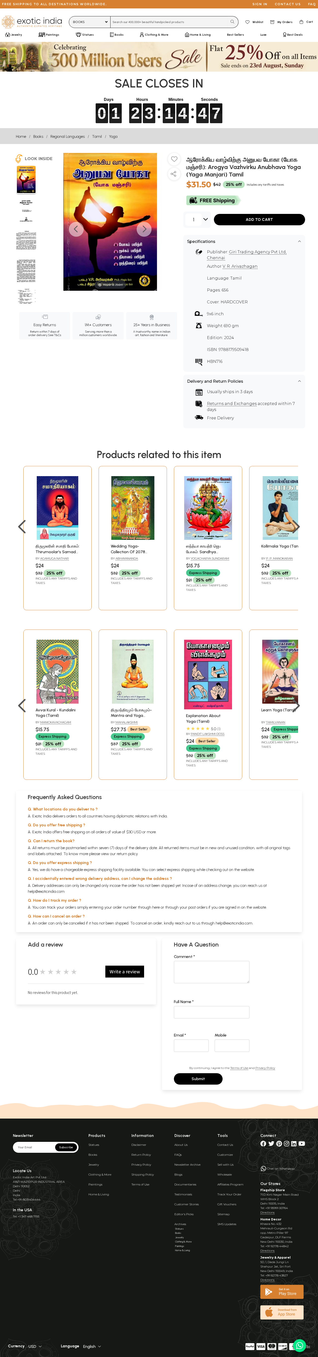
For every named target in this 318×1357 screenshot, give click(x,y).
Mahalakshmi (127, 722)
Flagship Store (272, 1190)
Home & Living (98, 1194)
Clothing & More (99, 1174)
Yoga (113, 136)
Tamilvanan (275, 722)
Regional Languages (67, 136)
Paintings (95, 1184)
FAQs (178, 1154)
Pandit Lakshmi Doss (207, 734)
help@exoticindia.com (46, 891)
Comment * (184, 956)
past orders (197, 907)
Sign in (260, 4)
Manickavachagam (55, 722)
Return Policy (141, 1154)
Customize (225, 1154)
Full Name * (184, 1001)
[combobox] (169, 22)
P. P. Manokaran (279, 558)
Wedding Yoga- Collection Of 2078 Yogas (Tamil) (128, 552)
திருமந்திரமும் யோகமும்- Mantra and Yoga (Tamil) (131, 715)
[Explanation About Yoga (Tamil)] (208, 708)
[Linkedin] (293, 1145)
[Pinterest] (279, 1145)
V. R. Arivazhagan (240, 266)
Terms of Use (239, 1068)
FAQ (312, 4)
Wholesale (224, 1174)
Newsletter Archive (187, 1164)
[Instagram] (286, 1145)
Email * (180, 1035)
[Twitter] (271, 1145)
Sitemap (223, 1214)
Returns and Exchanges (232, 403)
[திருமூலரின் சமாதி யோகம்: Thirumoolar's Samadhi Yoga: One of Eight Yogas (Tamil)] (57, 538)
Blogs (178, 1174)
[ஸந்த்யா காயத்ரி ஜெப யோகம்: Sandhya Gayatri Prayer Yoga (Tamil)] (208, 538)
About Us (181, 1145)
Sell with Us (225, 1164)
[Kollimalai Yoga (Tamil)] (283, 538)
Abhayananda (127, 558)
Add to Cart (259, 219)
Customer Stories (186, 1204)
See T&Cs (54, 335)
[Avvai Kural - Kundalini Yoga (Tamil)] (57, 702)
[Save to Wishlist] (174, 161)
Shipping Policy (142, 1174)
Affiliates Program (230, 1184)
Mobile (221, 1035)
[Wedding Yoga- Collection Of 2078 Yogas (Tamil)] (133, 538)
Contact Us (225, 1145)
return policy (127, 853)
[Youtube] (301, 1145)
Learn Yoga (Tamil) (278, 710)
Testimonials (183, 1194)
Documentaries (185, 1184)
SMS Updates (226, 1224)
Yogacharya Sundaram (210, 558)
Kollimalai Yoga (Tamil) (282, 546)
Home (21, 136)
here (156, 907)
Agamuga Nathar (54, 558)
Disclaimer (138, 1145)
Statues (93, 1145)
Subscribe (66, 1147)
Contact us (288, 4)
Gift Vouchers (226, 1204)
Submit (198, 1078)
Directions (267, 1212)
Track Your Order (229, 1194)
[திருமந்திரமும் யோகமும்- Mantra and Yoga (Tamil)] (133, 702)
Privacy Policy (265, 1068)
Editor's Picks (184, 1214)
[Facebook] (263, 1145)
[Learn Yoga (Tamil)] (283, 702)
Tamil (97, 136)
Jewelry (93, 1164)
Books (38, 136)
